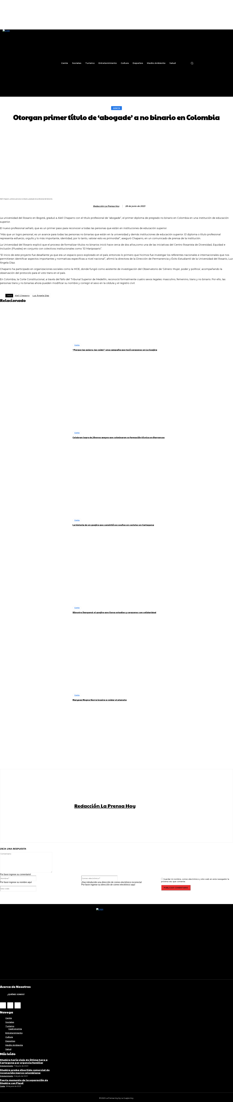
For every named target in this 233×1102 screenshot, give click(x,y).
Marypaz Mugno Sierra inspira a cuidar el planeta (100, 699)
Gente (116, 108)
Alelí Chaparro (22, 295)
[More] (162, 129)
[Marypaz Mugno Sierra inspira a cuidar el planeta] (35, 697)
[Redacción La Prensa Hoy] (90, 206)
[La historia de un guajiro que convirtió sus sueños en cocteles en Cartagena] (35, 522)
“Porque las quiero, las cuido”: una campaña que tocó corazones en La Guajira (115, 349)
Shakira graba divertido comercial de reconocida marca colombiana (25, 1071)
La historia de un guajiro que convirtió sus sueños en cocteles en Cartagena (113, 524)
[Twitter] (17, 1005)
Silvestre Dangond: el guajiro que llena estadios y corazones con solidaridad (114, 612)
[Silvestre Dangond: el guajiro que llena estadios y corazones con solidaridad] (35, 610)
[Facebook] (3, 1005)
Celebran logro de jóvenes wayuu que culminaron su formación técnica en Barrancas (119, 437)
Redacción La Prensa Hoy (106, 206)
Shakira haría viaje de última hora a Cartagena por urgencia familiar (23, 1061)
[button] (192, 63)
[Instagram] (10, 1005)
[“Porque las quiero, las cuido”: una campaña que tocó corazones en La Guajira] (35, 347)
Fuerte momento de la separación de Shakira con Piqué (24, 1081)
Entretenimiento (6, 1066)
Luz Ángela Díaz (40, 295)
